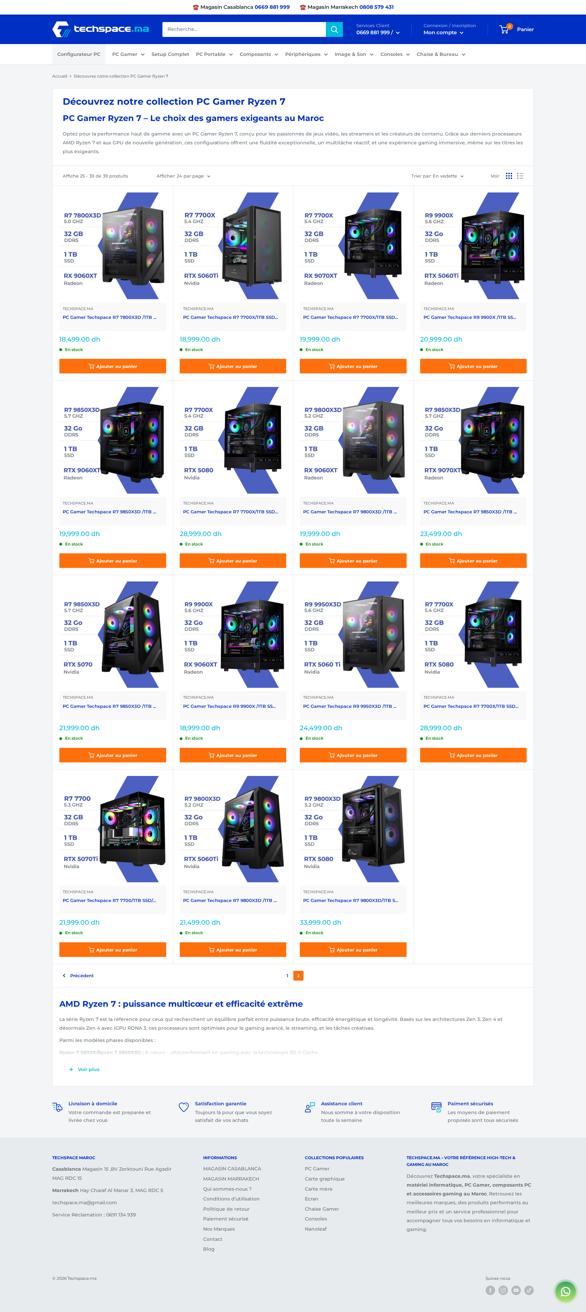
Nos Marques (219, 1229)
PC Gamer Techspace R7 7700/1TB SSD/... (109, 900)
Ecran (311, 1199)
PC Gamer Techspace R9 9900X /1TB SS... (470, 317)
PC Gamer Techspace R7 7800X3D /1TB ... (109, 317)
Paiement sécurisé (226, 1219)
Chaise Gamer (322, 1209)
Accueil (59, 76)
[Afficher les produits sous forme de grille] (509, 176)
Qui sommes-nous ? (227, 1189)
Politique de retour (226, 1209)
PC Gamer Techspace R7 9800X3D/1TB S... (350, 900)
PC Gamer (124, 54)
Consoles (391, 54)
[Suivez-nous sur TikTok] (529, 1290)
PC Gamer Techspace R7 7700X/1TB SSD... (230, 317)
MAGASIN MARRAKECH (231, 1179)
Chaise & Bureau (437, 54)
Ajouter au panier (116, 366)
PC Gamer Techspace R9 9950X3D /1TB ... (349, 706)
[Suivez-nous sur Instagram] (503, 1290)
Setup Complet (170, 54)
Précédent (82, 975)
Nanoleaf (316, 1229)
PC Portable (211, 54)
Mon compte (441, 32)
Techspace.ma (78, 308)
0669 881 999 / (375, 32)
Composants (255, 54)
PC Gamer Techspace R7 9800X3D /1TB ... (350, 511)
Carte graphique (325, 1179)
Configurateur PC (78, 54)
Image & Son (350, 54)
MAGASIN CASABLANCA (232, 1169)
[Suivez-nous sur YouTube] (516, 1290)
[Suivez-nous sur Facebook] (490, 1290)
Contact (212, 1239)
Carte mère (319, 1189)
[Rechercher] (334, 29)
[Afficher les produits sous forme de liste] (520, 176)
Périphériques (302, 54)
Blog (209, 1249)
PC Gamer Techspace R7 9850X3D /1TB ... (109, 511)
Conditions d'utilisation (231, 1199)
